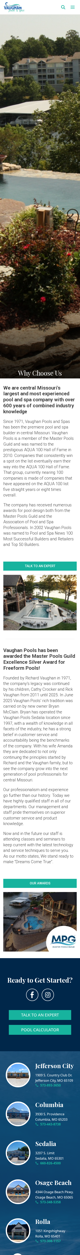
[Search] (63, 7)
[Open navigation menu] (73, 7)
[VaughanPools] (14, 7)
